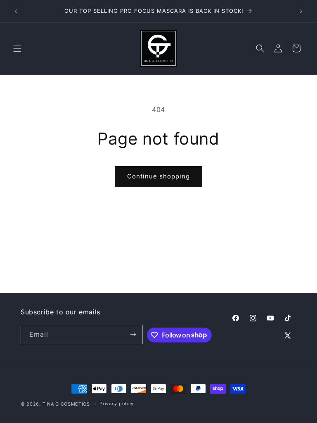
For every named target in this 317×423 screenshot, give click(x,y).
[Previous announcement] (16, 11)
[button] (17, 48)
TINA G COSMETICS (66, 404)
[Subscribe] (133, 334)
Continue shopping (158, 176)
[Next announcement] (301, 11)
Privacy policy (116, 403)
